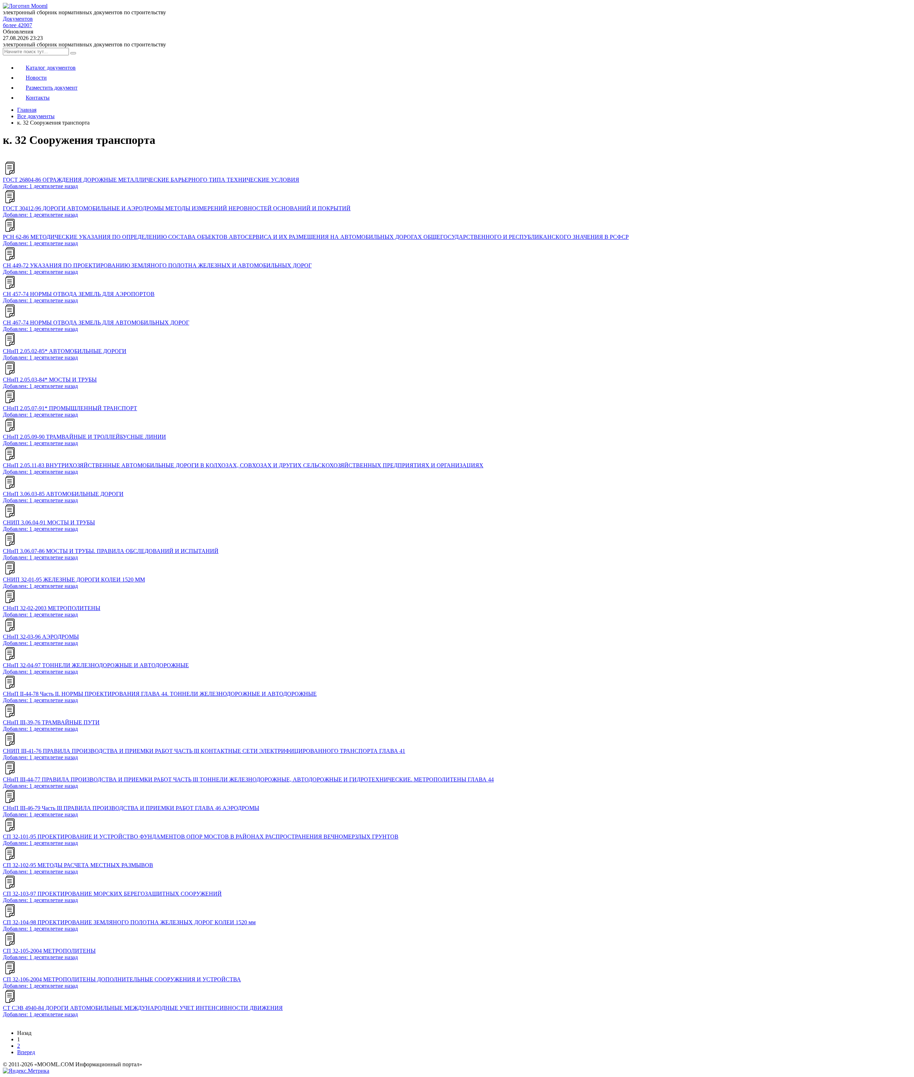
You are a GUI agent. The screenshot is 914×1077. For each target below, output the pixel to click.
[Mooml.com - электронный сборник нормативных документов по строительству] (25, 6)
